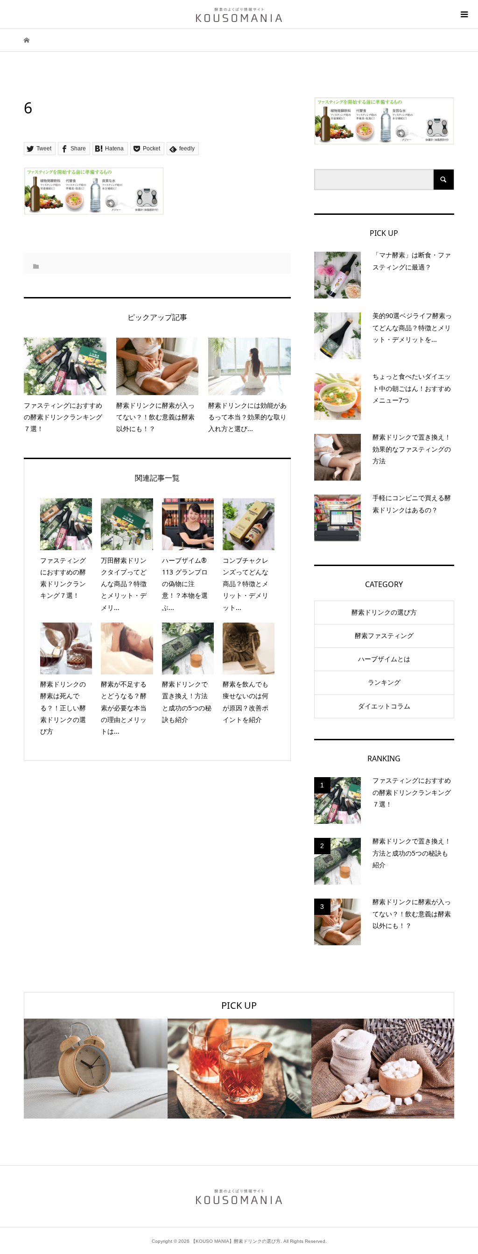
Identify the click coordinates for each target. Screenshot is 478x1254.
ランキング (384, 682)
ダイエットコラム (384, 706)
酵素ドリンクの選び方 (384, 612)
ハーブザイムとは (384, 659)
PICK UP (239, 1005)
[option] (96, 1069)
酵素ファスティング (384, 635)
